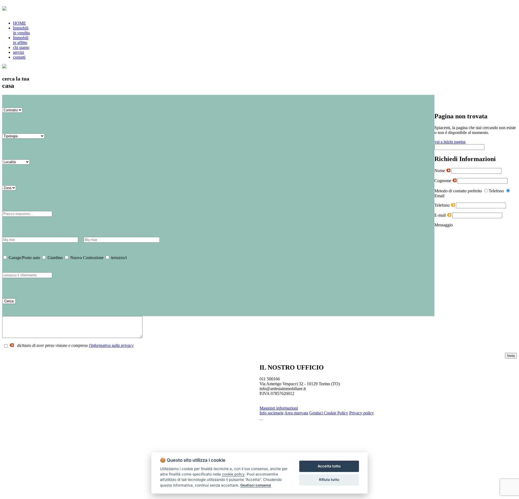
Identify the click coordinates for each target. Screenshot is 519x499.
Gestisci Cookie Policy (328, 413)
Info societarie (272, 413)
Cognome (443, 180)
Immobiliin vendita (21, 30)
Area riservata (296, 413)
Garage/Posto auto (24, 257)
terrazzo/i (118, 257)
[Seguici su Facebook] (260, 418)
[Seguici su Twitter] (262, 418)
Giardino (54, 257)
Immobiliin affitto (20, 40)
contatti (19, 57)
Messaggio (443, 225)
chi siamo (21, 47)
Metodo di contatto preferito (458, 191)
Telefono (442, 205)
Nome (440, 170)
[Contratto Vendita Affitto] (12, 110)
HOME (19, 23)
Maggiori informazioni (279, 408)
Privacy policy (361, 413)
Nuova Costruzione (86, 257)
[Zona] (9, 187)
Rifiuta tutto (329, 479)
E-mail (440, 215)
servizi (18, 52)
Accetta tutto (329, 466)
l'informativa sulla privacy (111, 345)
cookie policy (233, 474)
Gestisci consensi (255, 485)
